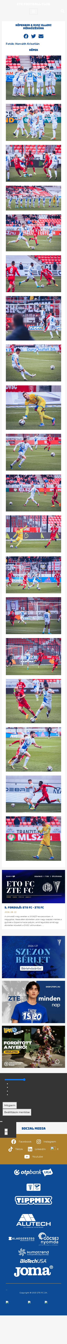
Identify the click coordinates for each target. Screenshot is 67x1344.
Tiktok (19, 1149)
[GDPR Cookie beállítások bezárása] (1, 1121)
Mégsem (9, 1105)
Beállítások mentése (17, 1112)
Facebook (25, 1141)
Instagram (49, 1141)
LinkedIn (40, 1149)
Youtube (37, 1156)
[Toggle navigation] (33, 11)
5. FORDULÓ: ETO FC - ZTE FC (24, 907)
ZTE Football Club (33, 4)
